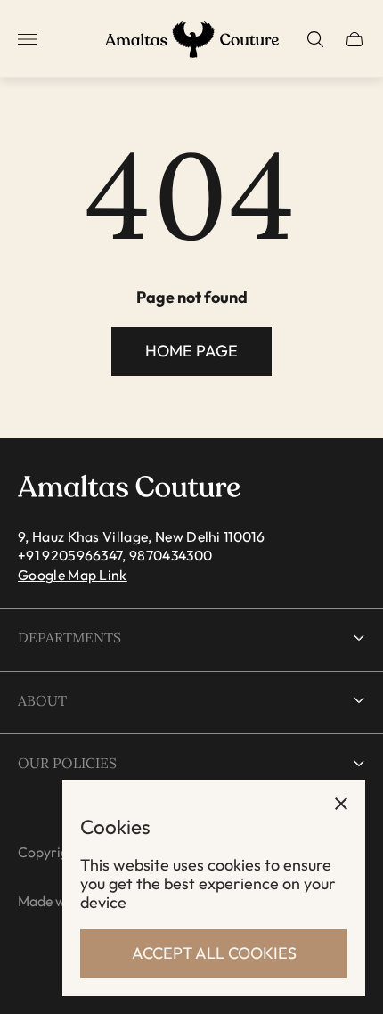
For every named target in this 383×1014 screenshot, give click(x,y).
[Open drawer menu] (27, 39)
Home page (191, 350)
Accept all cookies (214, 953)
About (42, 700)
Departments (69, 637)
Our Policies (67, 763)
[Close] (341, 803)
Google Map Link (72, 575)
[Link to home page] (129, 487)
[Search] (315, 39)
